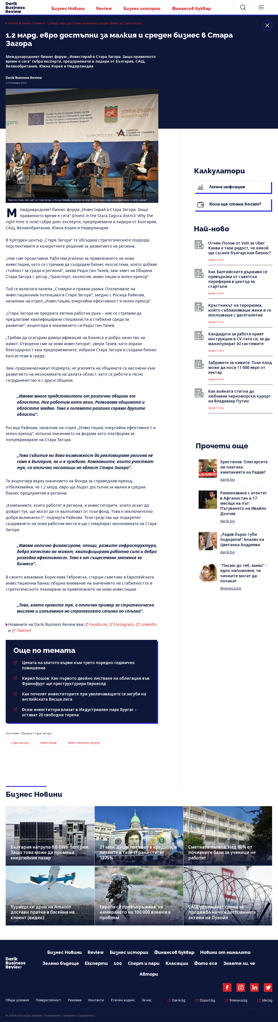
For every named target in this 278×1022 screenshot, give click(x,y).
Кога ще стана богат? (234, 204)
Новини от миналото (225, 952)
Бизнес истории (142, 8)
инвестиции (48, 743)
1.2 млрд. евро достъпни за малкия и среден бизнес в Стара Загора (93, 23)
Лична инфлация (226, 186)
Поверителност (48, 1000)
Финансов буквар (191, 8)
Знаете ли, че (239, 963)
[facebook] (227, 987)
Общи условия (17, 1000)
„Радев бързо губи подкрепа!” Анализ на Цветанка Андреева (242, 539)
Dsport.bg (207, 1000)
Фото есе (205, 963)
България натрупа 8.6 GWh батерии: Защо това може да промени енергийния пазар (50, 852)
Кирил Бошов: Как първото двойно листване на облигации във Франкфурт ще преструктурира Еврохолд (85, 681)
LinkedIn (148, 624)
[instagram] (240, 987)
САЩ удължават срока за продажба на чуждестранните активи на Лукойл (222, 912)
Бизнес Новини (68, 8)
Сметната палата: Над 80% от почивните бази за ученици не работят (222, 852)
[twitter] (268, 987)
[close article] (267, 25)
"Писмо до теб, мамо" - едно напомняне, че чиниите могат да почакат (243, 573)
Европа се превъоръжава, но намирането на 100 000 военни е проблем (135, 912)
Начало (13, 23)
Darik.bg (178, 1000)
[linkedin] (254, 987)
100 (118, 963)
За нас (147, 1000)
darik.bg (227, 479)
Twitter (23, 630)
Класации (176, 963)
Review (104, 8)
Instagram (124, 624)
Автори (149, 974)
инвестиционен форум (84, 743)
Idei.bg (267, 1000)
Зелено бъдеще (60, 963)
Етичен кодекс (123, 1000)
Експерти (96, 963)
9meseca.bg (230, 588)
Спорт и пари (144, 963)
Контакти (96, 1000)
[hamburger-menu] (261, 7)
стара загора (20, 743)
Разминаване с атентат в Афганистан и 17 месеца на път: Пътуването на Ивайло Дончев (243, 503)
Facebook (98, 624)
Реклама (74, 1000)
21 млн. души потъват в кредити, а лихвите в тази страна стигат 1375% (138, 852)
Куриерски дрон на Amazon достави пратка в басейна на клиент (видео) (42, 912)
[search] (243, 7)
